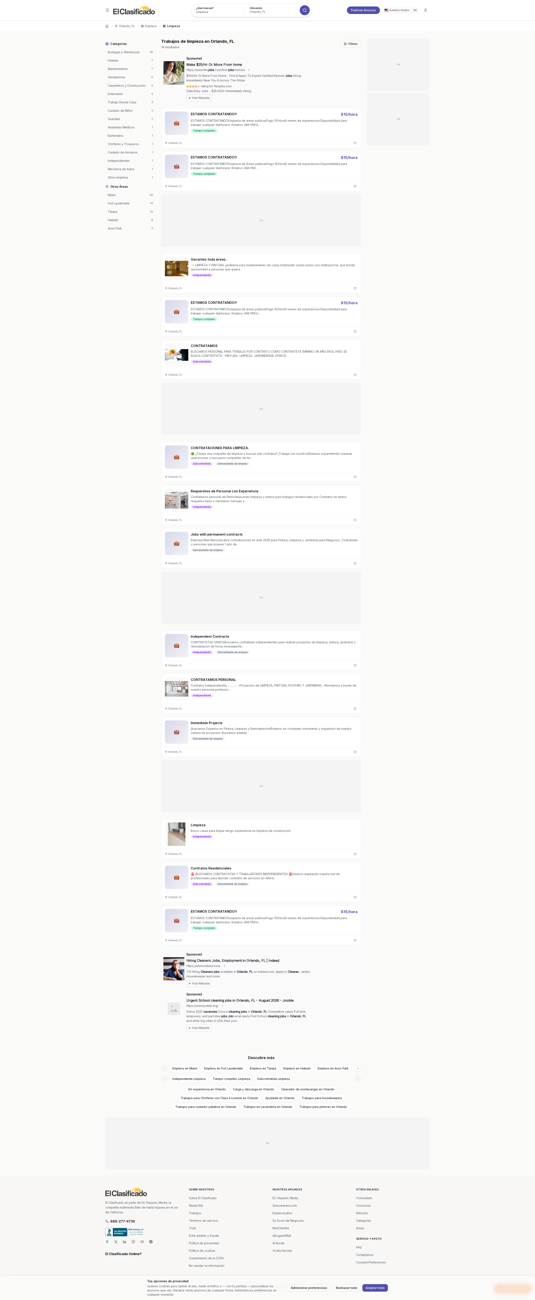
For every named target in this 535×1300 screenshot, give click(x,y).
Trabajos (195, 1213)
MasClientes (281, 1228)
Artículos (362, 1213)
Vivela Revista (282, 1250)
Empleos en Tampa (263, 1068)
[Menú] (107, 10)
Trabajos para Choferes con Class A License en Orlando (219, 1098)
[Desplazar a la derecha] (357, 1068)
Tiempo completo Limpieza (231, 1079)
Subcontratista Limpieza (273, 1079)
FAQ (359, 1247)
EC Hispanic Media (285, 1198)
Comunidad (364, 1198)
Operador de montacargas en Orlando (307, 1089)
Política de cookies (202, 1250)
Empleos (151, 26)
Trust (192, 1228)
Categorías (363, 1220)
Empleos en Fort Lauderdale (223, 1068)
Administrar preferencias (309, 1288)
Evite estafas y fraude (204, 1235)
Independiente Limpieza (189, 1079)
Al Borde (278, 1243)
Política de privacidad (204, 1243)
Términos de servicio (203, 1220)
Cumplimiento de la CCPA (206, 1258)
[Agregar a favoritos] (355, 143)
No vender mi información (206, 1265)
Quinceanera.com (285, 1205)
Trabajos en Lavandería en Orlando (267, 1107)
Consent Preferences (371, 1262)
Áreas (360, 1228)
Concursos (363, 1205)
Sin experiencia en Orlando (207, 1089)
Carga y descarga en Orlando (253, 1089)
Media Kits (196, 1205)
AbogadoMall (282, 1235)
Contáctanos (364, 1255)
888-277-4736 (122, 1221)
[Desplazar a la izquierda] (164, 1068)
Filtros (353, 44)
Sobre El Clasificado (203, 1198)
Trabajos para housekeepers (322, 1098)
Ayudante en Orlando (280, 1098)
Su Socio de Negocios (288, 1220)
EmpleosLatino (282, 1213)
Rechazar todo (346, 1288)
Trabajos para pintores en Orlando (323, 1107)
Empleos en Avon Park (333, 1068)
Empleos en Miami (184, 1068)
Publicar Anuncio (363, 10)
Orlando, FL (127, 26)
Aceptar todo (375, 1288)
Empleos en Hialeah (297, 1068)
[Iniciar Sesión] (425, 10)
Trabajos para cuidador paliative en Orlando (205, 1107)
